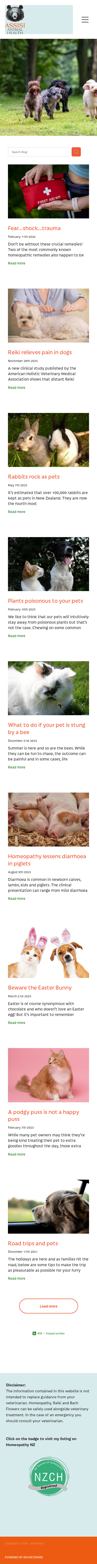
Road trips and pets (33, 1243)
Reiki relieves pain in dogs (40, 352)
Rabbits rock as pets (34, 476)
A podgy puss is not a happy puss (43, 1115)
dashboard (37, 1543)
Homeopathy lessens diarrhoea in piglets (47, 859)
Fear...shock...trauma (34, 228)
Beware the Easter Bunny (40, 987)
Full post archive (55, 1333)
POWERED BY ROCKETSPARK (24, 1557)
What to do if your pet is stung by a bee (46, 728)
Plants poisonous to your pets (45, 600)
